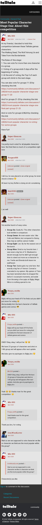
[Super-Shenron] (4, 138)
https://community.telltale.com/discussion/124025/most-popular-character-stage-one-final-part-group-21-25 (20, 105)
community (35, 507)
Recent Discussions (11, 497)
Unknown (10, 166)
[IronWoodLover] (4, 434)
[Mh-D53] (4, 37)
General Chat (31, 39)
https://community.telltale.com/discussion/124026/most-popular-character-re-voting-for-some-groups (20, 122)
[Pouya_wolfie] (4, 292)
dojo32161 (12, 191)
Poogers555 (13, 158)
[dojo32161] (4, 192)
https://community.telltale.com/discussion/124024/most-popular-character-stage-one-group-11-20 (20, 92)
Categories (34, 12)
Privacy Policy (14, 521)
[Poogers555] (4, 158)
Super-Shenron (14, 136)
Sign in (2, 487)
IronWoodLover (15, 433)
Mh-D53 (11, 36)
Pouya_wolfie (14, 291)
